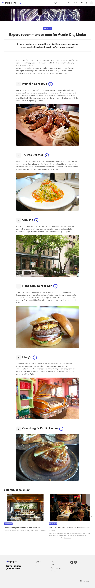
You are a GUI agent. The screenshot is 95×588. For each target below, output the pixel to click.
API (82, 3)
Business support (56, 568)
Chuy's (26, 357)
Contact (53, 571)
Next (91, 516)
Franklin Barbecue (34, 83)
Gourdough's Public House (40, 428)
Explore (56, 3)
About (63, 3)
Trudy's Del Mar (32, 154)
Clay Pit (27, 219)
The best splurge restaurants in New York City (22, 527)
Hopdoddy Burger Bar (37, 285)
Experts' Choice (73, 3)
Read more (43, 531)
